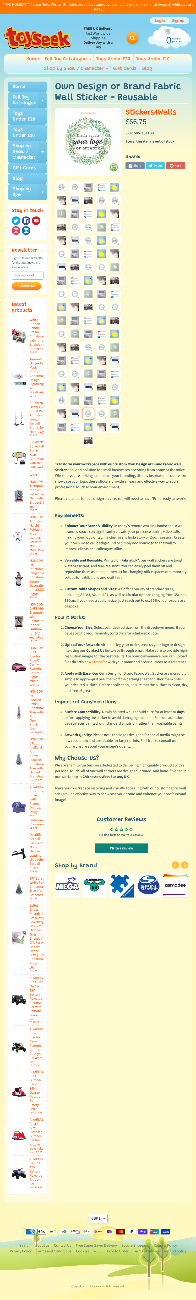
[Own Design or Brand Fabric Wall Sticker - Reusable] (61, 187)
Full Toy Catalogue (69, 60)
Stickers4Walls (150, 112)
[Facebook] (26, 220)
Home (32, 59)
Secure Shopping (135, 1245)
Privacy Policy (21, 1251)
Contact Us (62, 1245)
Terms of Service (146, 1251)
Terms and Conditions (53, 1251)
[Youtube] (36, 220)
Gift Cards (124, 68)
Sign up (178, 20)
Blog (147, 68)
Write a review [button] (121, 848)
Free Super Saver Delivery (96, 1245)
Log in (160, 20)
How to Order (118, 1251)
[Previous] (175, 865)
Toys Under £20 (113, 59)
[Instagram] (16, 230)
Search (25, 1245)
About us (42, 1245)
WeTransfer (97, 662)
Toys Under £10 (153, 59)
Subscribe (26, 286)
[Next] (184, 865)
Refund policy (175, 1251)
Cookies (82, 1251)
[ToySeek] (37, 38)
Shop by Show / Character (77, 69)
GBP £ (96, 1218)
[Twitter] (16, 220)
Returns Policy (165, 1245)
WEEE (97, 1251)
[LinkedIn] (26, 230)
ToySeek (96, 1286)
